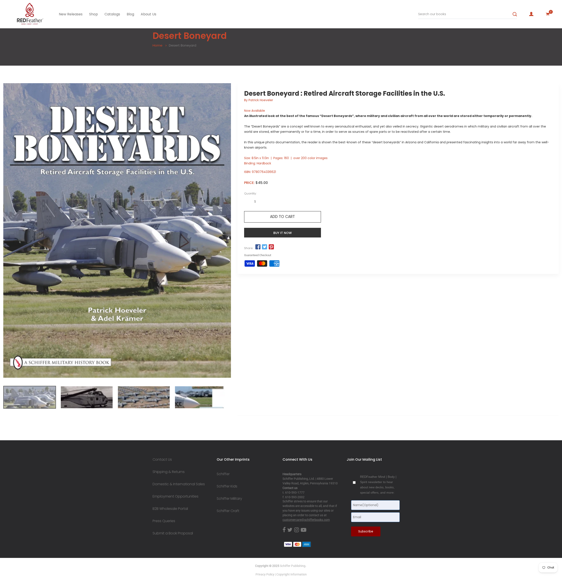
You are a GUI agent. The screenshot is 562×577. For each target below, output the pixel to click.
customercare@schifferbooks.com (306, 519)
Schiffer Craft (228, 511)
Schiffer (223, 474)
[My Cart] (548, 14)
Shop (93, 14)
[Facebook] (284, 530)
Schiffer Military (229, 498)
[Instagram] (296, 530)
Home (157, 45)
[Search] (515, 14)
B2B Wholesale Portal (170, 508)
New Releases (71, 14)
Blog (130, 14)
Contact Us (162, 459)
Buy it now (282, 233)
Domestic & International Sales (179, 484)
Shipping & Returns (169, 472)
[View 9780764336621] (29, 397)
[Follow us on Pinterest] (271, 247)
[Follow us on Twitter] (264, 247)
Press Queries (164, 521)
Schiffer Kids (227, 486)
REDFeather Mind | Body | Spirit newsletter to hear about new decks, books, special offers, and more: (378, 484)
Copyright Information (291, 574)
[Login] (531, 14)
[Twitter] (289, 530)
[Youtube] (303, 530)
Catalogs (112, 14)
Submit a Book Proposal (173, 533)
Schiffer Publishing (292, 566)
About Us (148, 14)
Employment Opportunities (175, 496)
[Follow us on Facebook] (258, 247)
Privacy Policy (265, 574)
